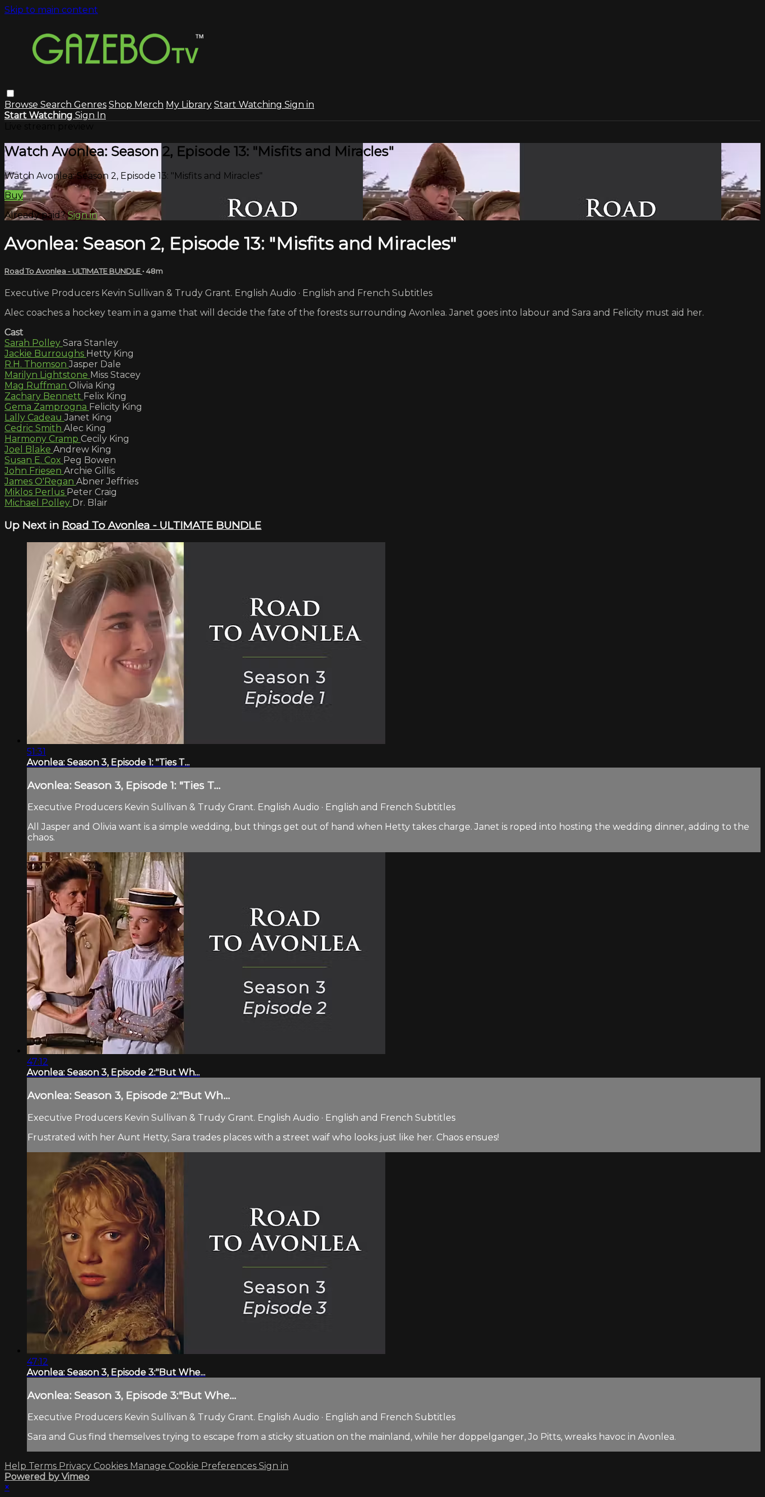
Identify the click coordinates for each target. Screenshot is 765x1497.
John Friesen (34, 470)
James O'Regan (40, 481)
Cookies (112, 1466)
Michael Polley (38, 502)
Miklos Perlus (35, 492)
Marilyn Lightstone (47, 374)
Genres (90, 104)
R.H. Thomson (36, 364)
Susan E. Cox (33, 460)
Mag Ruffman (36, 385)
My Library (189, 104)
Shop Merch (136, 104)
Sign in (299, 104)
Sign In (90, 115)
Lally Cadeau (34, 417)
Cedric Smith (34, 428)
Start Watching (249, 104)
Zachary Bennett (43, 396)
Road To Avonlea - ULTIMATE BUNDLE (73, 270)
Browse (22, 104)
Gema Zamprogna (46, 406)
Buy (13, 195)
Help (16, 1466)
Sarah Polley (33, 343)
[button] (10, 93)
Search (57, 104)
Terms (44, 1466)
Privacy (76, 1466)
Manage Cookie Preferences (194, 1466)
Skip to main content (51, 9)
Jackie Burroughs (45, 353)
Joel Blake (28, 449)
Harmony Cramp (42, 438)
